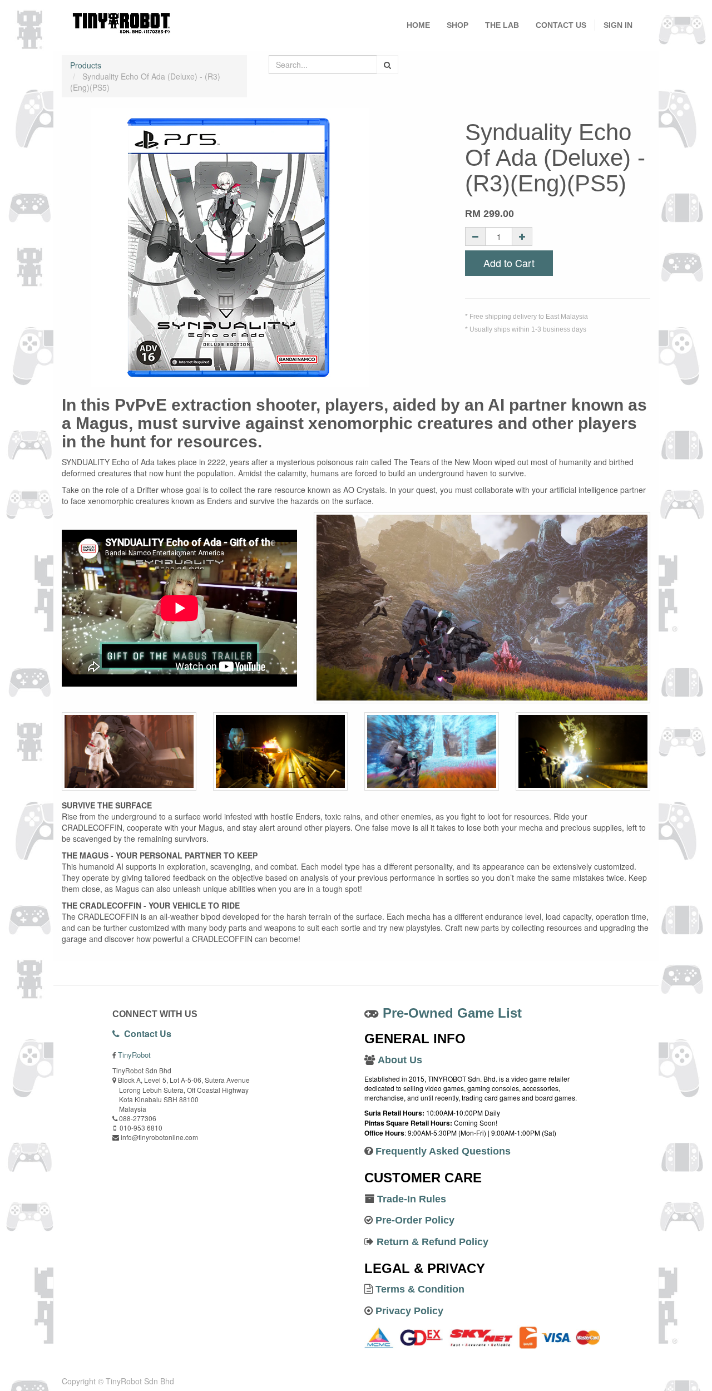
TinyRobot (134, 1054)
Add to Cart (509, 262)
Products (85, 65)
